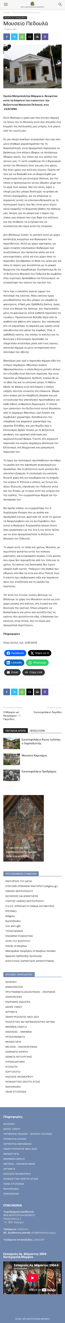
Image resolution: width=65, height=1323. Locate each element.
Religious (10, 916)
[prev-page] (5, 788)
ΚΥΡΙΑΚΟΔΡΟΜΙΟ (15, 1061)
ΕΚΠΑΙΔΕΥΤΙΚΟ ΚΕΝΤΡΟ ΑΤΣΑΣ (22, 1081)
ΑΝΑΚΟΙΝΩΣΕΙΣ (14, 986)
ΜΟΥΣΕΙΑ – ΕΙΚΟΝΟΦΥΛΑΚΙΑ (21, 1046)
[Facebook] (6, 36)
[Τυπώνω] (37, 36)
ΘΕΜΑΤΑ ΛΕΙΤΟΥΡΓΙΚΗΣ (18, 1056)
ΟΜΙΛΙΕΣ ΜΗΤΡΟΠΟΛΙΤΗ (19, 891)
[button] (5, 4)
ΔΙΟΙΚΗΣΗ (10, 981)
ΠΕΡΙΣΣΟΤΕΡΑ (37, 731)
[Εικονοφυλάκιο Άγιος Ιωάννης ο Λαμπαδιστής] (11, 743)
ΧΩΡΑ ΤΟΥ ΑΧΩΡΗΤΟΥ (17, 941)
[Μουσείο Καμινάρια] (11, 759)
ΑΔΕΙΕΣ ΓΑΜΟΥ (13, 1006)
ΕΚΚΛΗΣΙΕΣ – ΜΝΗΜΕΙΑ (18, 1031)
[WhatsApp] (22, 36)
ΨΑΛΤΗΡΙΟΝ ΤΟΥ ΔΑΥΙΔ (18, 881)
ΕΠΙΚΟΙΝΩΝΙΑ (11, 1193)
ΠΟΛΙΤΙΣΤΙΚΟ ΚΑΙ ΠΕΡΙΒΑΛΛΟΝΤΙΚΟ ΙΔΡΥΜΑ (30, 1021)
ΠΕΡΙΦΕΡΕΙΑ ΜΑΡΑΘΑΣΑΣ (17, 1143)
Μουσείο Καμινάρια (34, 755)
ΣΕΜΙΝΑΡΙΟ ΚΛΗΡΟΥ (16, 1051)
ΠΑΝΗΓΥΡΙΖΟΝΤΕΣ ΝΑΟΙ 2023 (22, 1016)
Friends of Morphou (16, 946)
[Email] (29, 36)
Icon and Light (13, 926)
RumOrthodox (13, 921)
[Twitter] (14, 36)
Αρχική (6, 12)
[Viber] (45, 36)
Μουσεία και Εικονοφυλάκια (26, 12)
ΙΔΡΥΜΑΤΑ (11, 1011)
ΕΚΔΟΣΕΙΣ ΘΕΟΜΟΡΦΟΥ (19, 1076)
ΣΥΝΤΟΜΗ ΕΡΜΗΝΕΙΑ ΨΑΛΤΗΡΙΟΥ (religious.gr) (31, 886)
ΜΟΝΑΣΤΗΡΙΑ (13, 1041)
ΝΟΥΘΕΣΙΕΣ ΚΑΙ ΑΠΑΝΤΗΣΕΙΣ (21, 896)
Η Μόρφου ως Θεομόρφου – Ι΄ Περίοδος (12, 716)
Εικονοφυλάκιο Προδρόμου (39, 771)
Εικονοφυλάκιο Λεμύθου (48, 712)
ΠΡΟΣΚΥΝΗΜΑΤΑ (15, 1036)
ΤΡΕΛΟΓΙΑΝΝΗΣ (14, 931)
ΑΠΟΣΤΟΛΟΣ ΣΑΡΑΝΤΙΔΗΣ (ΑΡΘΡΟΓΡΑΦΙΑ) (29, 960)
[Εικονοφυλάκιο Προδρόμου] (11, 775)
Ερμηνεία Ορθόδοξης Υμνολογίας (23, 955)
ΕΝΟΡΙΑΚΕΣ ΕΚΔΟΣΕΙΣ (17, 1001)
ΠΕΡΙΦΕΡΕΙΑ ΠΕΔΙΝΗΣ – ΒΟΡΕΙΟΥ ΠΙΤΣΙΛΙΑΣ (27, 1133)
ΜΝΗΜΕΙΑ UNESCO (16, 1026)
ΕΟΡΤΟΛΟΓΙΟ (12, 1071)
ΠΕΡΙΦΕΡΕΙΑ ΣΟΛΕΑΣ (14, 1138)
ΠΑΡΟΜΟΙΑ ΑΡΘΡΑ (15, 731)
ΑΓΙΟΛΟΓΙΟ (11, 1066)
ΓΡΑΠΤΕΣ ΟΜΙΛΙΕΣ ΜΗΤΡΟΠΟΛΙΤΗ (24, 901)
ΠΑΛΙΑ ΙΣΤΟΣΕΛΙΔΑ (15, 1091)
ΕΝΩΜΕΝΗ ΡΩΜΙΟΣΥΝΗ (19, 936)
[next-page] (11, 788)
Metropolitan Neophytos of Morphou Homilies (30, 951)
